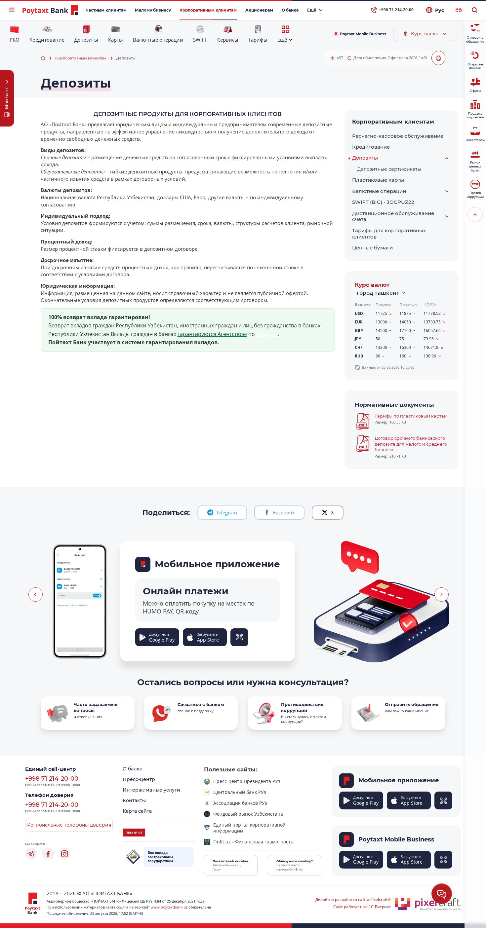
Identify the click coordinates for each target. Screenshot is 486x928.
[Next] (441, 594)
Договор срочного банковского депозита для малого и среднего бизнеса (411, 444)
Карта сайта (137, 811)
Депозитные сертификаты (389, 169)
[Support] (441, 893)
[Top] (475, 214)
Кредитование (371, 147)
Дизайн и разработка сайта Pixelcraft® (353, 899)
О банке (290, 10)
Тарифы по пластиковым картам (411, 416)
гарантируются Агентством (212, 334)
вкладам (267, 334)
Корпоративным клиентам (208, 10)
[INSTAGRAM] (65, 854)
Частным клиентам (106, 10)
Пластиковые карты (378, 180)
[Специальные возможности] (459, 10)
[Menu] (12, 10)
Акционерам (259, 10)
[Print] (438, 58)
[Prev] (35, 594)
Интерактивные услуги (151, 790)
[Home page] (43, 58)
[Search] (474, 10)
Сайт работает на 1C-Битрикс (362, 906)
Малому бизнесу (153, 10)
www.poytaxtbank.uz (169, 907)
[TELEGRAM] (31, 854)
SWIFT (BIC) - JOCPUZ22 (383, 202)
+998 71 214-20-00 (51, 778)
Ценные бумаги (372, 247)
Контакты (134, 800)
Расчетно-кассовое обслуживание (397, 136)
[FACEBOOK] (48, 854)
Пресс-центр (139, 779)
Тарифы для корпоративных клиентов (389, 233)
